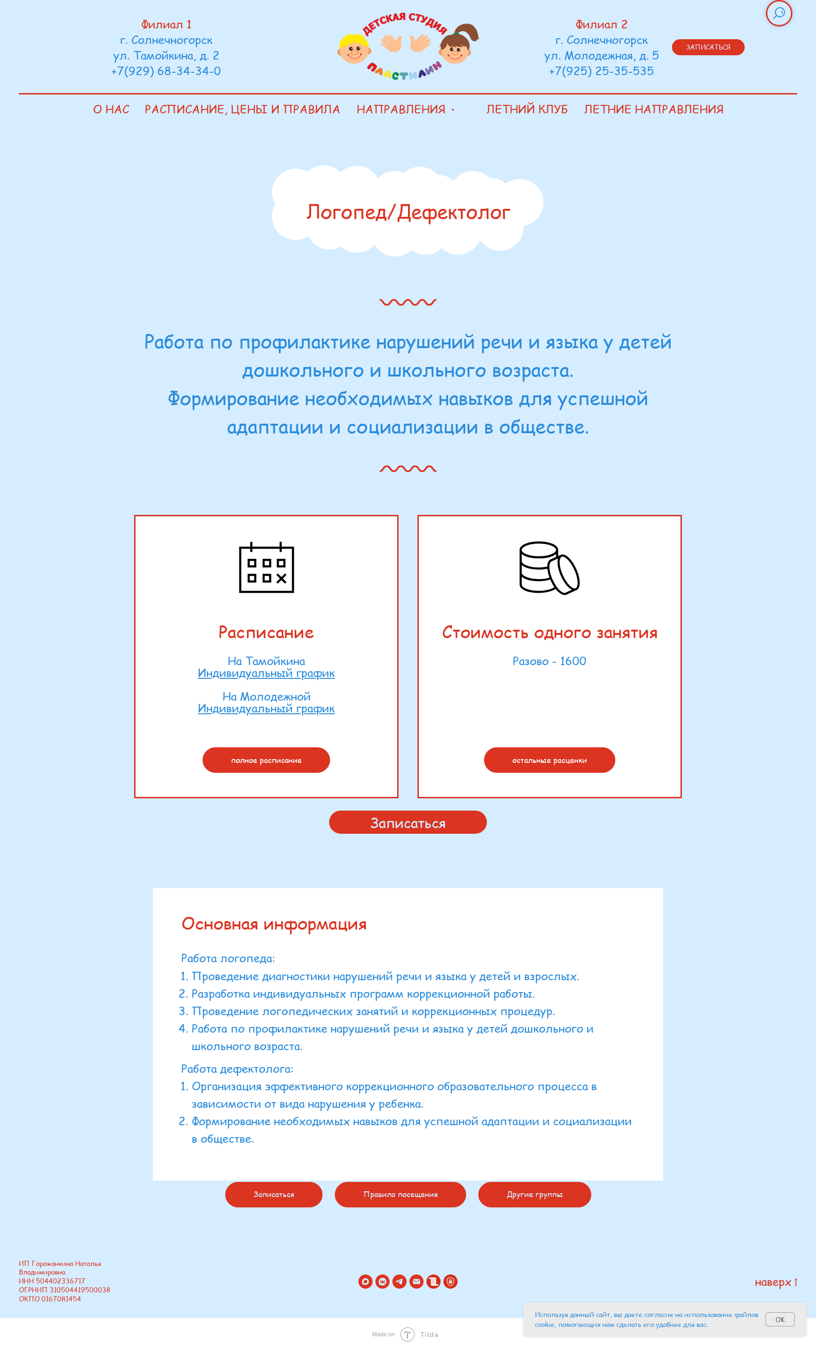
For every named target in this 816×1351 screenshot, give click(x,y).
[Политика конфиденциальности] (450, 1281)
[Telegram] (399, 1281)
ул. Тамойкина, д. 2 (166, 55)
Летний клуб (527, 109)
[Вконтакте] (382, 1281)
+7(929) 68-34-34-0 (166, 70)
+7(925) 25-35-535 (601, 70)
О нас (111, 109)
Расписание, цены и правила (242, 109)
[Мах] (365, 1281)
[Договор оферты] (433, 1281)
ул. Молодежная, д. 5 (601, 55)
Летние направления (653, 109)
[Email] (416, 1281)
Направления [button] (403, 109)
